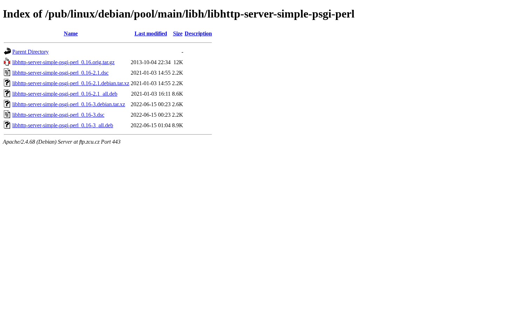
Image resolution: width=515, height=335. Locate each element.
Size (178, 33)
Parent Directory (30, 52)
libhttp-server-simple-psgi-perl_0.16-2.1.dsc (60, 73)
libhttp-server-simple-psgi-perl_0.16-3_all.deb (62, 125)
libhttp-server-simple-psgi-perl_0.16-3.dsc (58, 115)
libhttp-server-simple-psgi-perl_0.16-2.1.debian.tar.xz (70, 83)
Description (198, 33)
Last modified (151, 33)
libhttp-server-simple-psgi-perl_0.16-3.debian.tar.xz (68, 104)
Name (71, 33)
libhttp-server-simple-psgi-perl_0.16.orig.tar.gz (63, 62)
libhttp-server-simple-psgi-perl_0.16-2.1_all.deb (64, 94)
